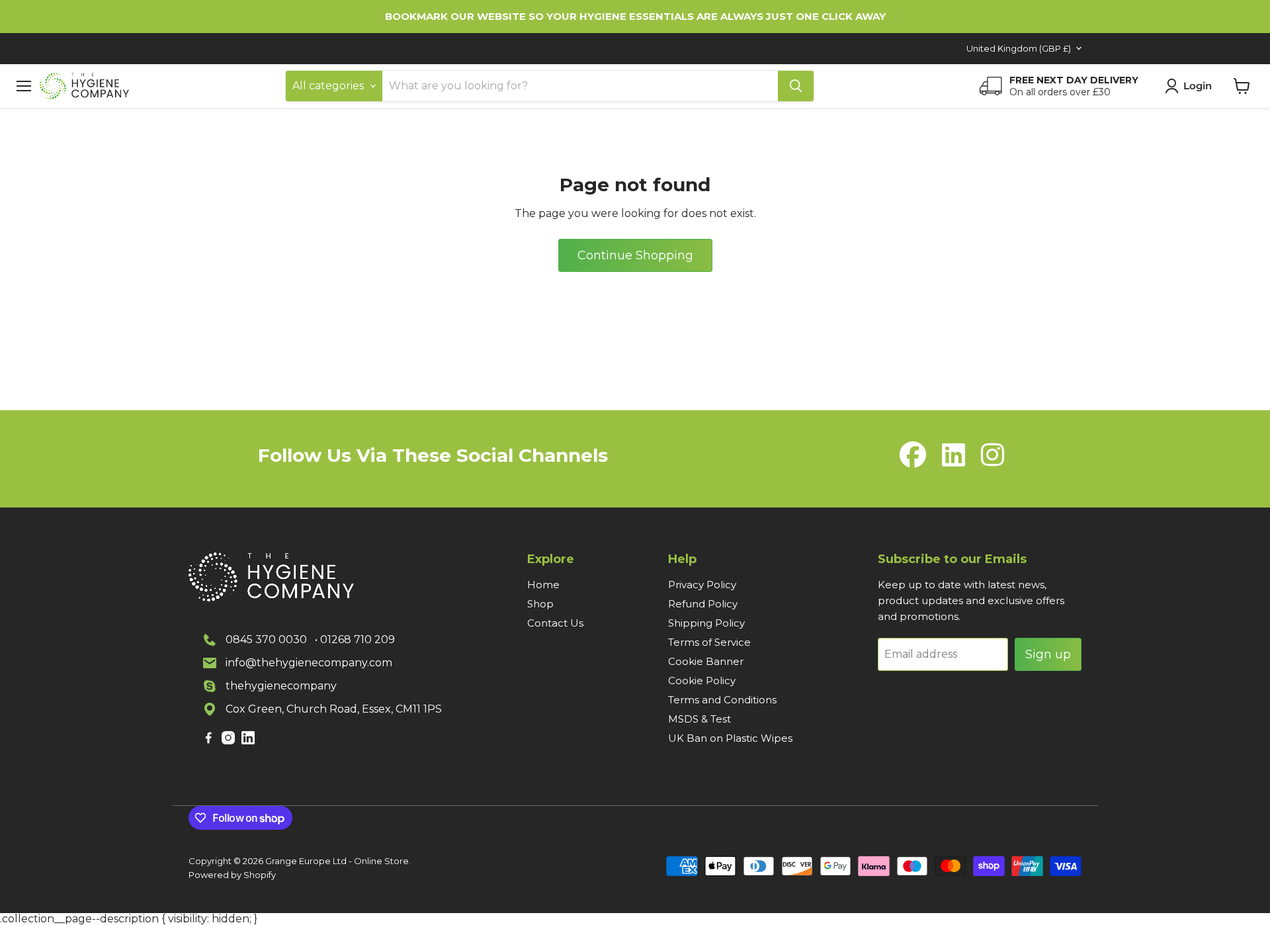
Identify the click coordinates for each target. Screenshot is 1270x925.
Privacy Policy (702, 584)
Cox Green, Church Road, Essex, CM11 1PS (334, 709)
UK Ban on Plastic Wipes (730, 738)
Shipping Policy (706, 623)
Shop (540, 603)
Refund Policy (703, 603)
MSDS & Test (699, 719)
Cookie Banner (705, 661)
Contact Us (555, 623)
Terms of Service (709, 642)
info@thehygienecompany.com (309, 662)
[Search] (796, 86)
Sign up (1048, 654)
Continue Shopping (635, 255)
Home (543, 584)
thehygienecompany (281, 686)
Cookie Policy (702, 680)
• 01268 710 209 (355, 639)
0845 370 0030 (266, 639)
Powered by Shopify (232, 874)
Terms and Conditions (722, 699)
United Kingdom (1018, 48)
